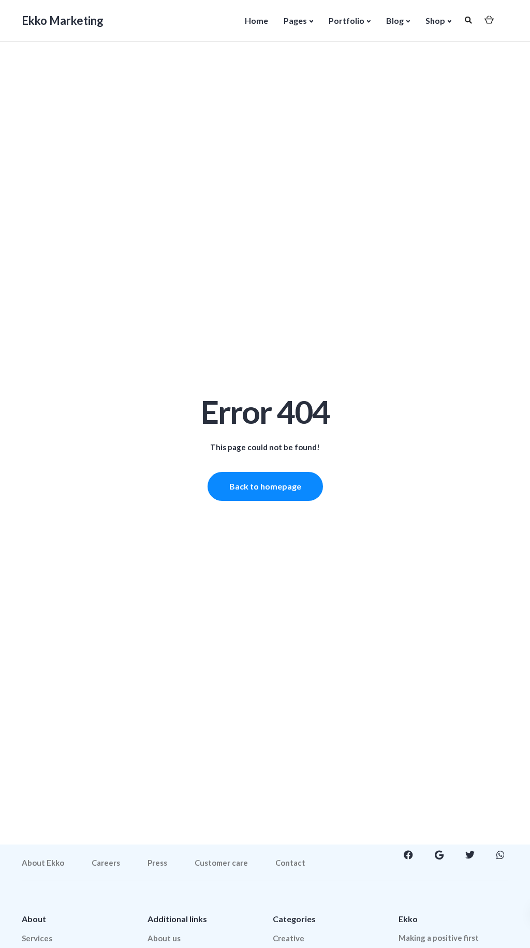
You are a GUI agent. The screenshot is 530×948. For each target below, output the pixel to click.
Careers (106, 862)
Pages (295, 20)
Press (157, 862)
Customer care (221, 862)
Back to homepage (265, 486)
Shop (435, 20)
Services (37, 938)
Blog (395, 20)
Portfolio (346, 20)
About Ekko (43, 862)
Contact (290, 862)
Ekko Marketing (63, 20)
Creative (288, 938)
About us (164, 938)
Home (256, 20)
